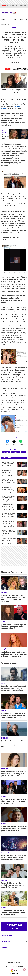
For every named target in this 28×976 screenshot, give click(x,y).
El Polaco (14, 19)
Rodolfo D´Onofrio (15, 452)
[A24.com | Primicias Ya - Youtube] (17, 928)
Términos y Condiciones (14, 962)
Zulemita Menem (6, 452)
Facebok (7, 444)
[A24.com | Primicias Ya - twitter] (13, 928)
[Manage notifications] (24, 969)
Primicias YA (3, 24)
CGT (8, 19)
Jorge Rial (23, 452)
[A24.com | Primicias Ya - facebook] (8, 928)
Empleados (21, 19)
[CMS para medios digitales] (14, 973)
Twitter (14, 444)
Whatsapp (20, 444)
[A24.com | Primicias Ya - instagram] (21, 928)
